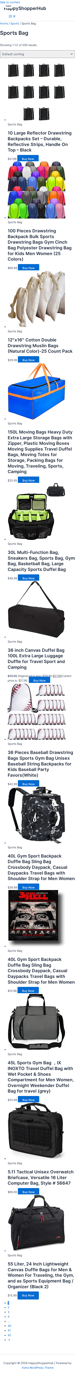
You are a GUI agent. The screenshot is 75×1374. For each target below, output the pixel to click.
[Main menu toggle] (12, 16)
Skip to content (10, 2)
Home (4, 23)
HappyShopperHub (25, 8)
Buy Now (28, 159)
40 (9, 1326)
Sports (14, 23)
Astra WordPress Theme (37, 1367)
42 (9, 1335)
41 (9, 1330)
